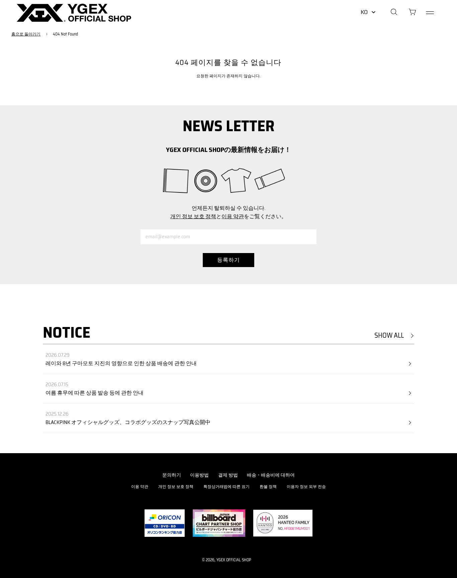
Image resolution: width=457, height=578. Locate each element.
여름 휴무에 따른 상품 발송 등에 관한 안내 (94, 393)
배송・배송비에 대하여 (271, 475)
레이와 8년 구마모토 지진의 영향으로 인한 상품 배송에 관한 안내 (121, 363)
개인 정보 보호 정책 (193, 216)
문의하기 (171, 475)
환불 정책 (268, 486)
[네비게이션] (430, 13)
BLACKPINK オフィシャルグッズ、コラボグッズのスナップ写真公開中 (127, 422)
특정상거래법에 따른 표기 (226, 486)
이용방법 (199, 475)
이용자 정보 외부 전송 (306, 486)
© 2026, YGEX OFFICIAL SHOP (226, 560)
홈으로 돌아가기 (25, 34)
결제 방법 (228, 475)
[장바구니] (412, 12)
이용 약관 (232, 216)
